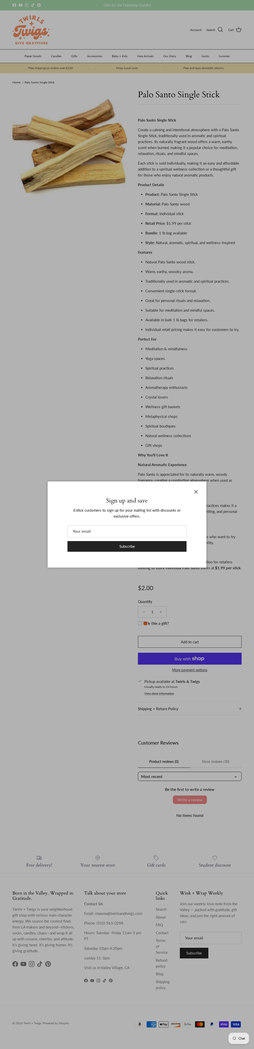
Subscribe (127, 546)
